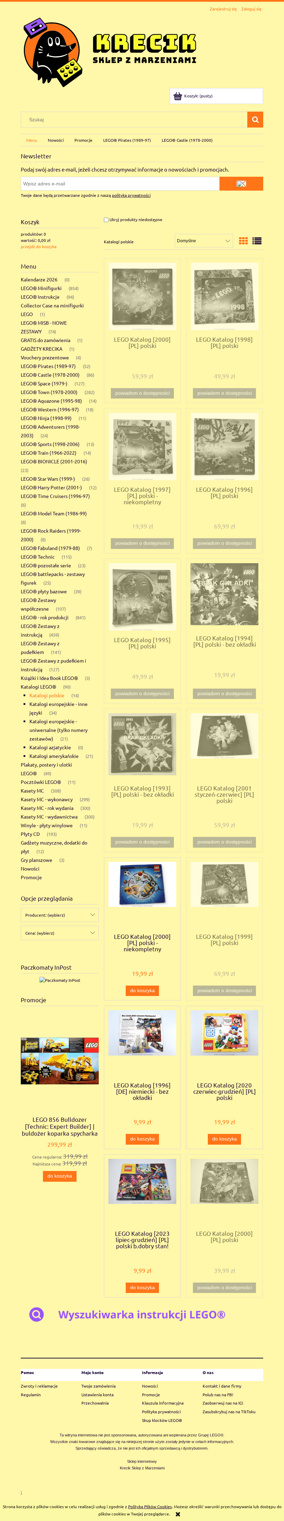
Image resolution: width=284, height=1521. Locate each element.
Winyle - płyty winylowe (47, 825)
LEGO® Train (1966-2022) (49, 452)
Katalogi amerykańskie (54, 756)
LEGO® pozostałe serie (46, 565)
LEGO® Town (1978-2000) (49, 392)
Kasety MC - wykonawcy (47, 799)
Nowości (30, 868)
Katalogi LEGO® (38, 686)
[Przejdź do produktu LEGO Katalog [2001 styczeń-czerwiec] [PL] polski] (224, 746)
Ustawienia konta (97, 1394)
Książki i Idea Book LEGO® (49, 678)
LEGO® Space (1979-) (44, 383)
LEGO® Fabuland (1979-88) (50, 548)
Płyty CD (30, 834)
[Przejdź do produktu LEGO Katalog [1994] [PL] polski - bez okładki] (224, 596)
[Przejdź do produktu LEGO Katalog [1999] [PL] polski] (224, 895)
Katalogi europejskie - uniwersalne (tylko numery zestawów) (58, 730)
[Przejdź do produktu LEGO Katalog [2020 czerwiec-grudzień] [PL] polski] (224, 1043)
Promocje (31, 877)
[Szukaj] (255, 120)
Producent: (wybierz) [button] (45, 915)
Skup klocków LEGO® (162, 1420)
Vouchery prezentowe (45, 357)
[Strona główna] (110, 51)
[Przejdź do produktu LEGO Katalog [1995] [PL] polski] (142, 597)
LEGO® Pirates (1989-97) (48, 366)
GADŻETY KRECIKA (41, 349)
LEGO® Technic (38, 556)
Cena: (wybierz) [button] (39, 933)
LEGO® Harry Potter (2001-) (51, 487)
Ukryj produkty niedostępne (135, 219)
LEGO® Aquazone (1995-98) (51, 400)
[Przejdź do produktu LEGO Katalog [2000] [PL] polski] (142, 296)
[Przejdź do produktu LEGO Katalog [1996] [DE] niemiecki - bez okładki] (142, 1043)
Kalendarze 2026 (39, 279)
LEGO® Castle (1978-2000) (50, 374)
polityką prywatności (131, 195)
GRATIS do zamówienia (45, 340)
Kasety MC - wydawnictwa (49, 816)
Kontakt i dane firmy (222, 1386)
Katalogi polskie (46, 695)
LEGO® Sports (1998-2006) (50, 444)
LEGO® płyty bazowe (44, 591)
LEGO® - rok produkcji (45, 617)
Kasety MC (32, 790)
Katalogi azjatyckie (50, 747)
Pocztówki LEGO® (41, 782)
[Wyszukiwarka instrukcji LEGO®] (142, 1314)
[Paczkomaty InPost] (59, 979)
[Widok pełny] (256, 241)
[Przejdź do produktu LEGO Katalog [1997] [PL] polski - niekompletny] (142, 446)
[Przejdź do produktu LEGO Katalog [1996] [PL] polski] (224, 446)
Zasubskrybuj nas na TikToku (229, 1411)
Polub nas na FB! (218, 1394)
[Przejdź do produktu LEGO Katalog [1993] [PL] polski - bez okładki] (142, 746)
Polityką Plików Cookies (150, 1506)
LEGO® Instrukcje (40, 297)
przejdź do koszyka (38, 246)
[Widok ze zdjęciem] (243, 241)
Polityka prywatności (161, 1411)
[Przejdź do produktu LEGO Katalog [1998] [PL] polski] (224, 296)
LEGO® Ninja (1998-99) (46, 418)
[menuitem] (31, 140)
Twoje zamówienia (98, 1386)
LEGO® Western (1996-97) (50, 409)
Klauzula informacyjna (163, 1403)
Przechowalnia (95, 1403)
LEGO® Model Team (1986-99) (54, 513)
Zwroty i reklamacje (39, 1386)
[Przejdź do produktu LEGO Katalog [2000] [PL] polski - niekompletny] (142, 895)
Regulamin (31, 1394)
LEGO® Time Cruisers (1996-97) (55, 496)
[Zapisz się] (241, 184)
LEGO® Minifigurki (41, 288)
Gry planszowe (36, 860)
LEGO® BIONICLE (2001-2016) (54, 461)
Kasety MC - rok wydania (47, 808)
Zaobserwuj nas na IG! (223, 1403)
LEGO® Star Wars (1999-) (48, 478)
